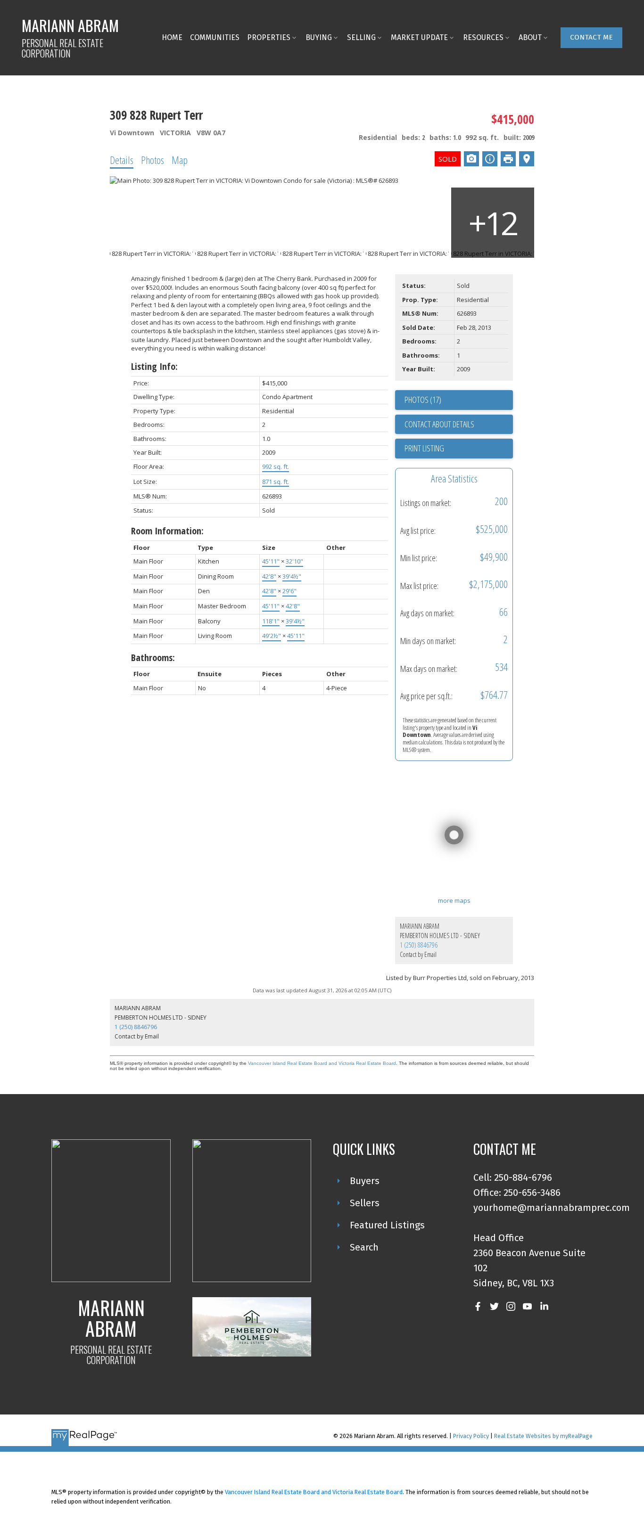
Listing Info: (154, 366)
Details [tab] (121, 160)
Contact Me (591, 37)
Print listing (424, 448)
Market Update (419, 37)
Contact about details (439, 424)
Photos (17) (423, 399)
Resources (483, 37)
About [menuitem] (530, 37)
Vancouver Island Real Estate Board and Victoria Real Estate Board (322, 1063)
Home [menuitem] (172, 37)
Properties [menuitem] (268, 37)
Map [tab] (180, 160)
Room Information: (167, 530)
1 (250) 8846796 (419, 944)
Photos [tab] (152, 160)
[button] (591, 37)
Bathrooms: (153, 657)
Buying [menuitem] (318, 37)
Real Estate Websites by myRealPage (543, 1435)
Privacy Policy (471, 1435)
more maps (454, 900)
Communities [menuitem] (214, 37)
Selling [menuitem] (361, 37)
